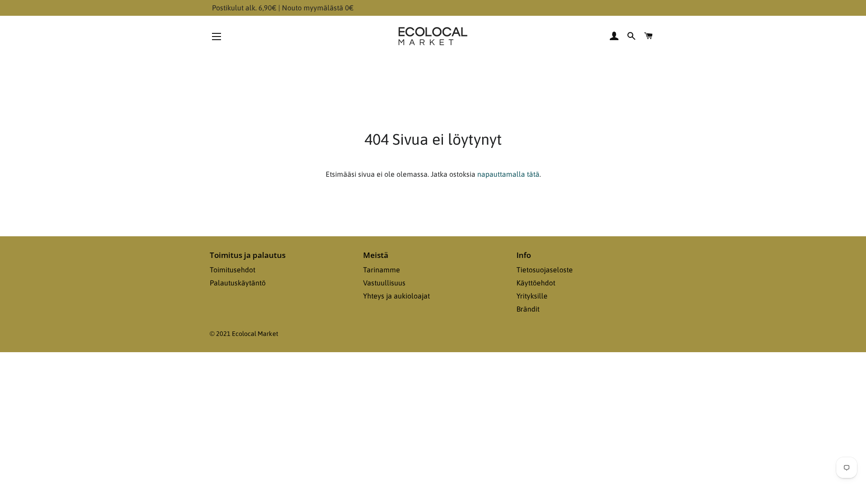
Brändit (527, 309)
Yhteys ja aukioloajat (396, 296)
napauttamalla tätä (508, 174)
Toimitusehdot (232, 270)
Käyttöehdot (535, 283)
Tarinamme (381, 270)
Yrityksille (532, 296)
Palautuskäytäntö (238, 283)
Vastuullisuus (384, 283)
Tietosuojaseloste (544, 270)
